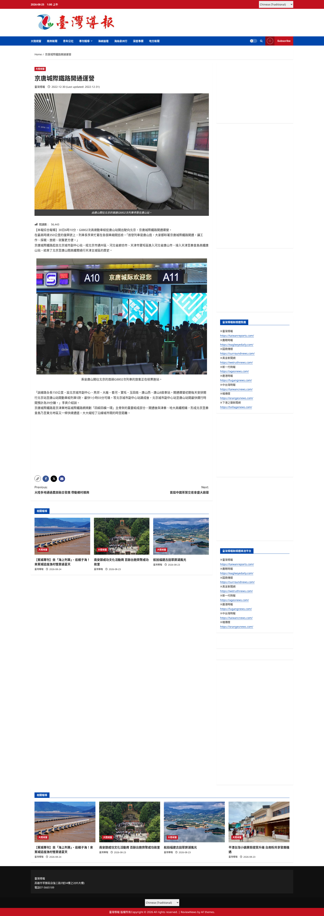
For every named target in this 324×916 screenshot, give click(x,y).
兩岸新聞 (52, 41)
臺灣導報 (39, 87)
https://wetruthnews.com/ (236, 362)
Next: (189, 489)
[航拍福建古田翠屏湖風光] (181, 536)
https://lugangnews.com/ (236, 380)
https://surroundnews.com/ (237, 353)
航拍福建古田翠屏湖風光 (169, 560)
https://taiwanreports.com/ (237, 335)
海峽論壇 (103, 41)
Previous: (61, 489)
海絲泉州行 (120, 41)
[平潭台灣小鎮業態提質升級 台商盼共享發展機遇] (259, 822)
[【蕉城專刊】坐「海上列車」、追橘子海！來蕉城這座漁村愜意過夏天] (62, 536)
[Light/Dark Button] (253, 41)
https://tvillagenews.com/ (236, 407)
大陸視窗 (36, 41)
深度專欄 (138, 41)
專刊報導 (84, 41)
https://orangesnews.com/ (236, 398)
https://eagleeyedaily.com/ (236, 344)
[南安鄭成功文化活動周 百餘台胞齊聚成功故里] (122, 536)
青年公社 (68, 41)
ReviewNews (188, 912)
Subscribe (283, 40)
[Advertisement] (121, 446)
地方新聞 (154, 41)
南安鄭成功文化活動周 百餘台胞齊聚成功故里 (129, 847)
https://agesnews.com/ (234, 371)
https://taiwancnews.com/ (236, 389)
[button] (261, 41)
